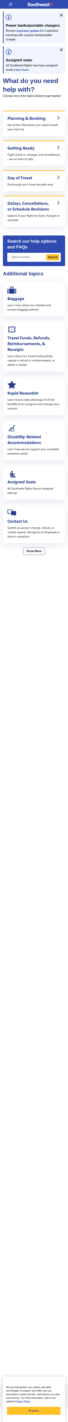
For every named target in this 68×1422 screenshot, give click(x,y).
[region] (34, 1399)
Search (53, 257)
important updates (28, 31)
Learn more (21, 70)
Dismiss (34, 1410)
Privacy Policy (22, 1401)
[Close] (61, 15)
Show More (34, 551)
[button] (11, 4)
